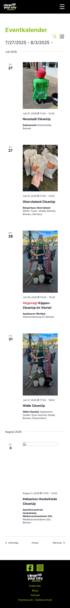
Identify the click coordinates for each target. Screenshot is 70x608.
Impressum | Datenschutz (35, 600)
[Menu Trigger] (62, 6)
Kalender (35, 586)
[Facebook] (30, 568)
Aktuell (35, 595)
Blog (35, 590)
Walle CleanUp (34, 406)
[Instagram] (40, 568)
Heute (35, 542)
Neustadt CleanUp (37, 119)
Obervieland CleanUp (39, 202)
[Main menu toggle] (68, 7)
